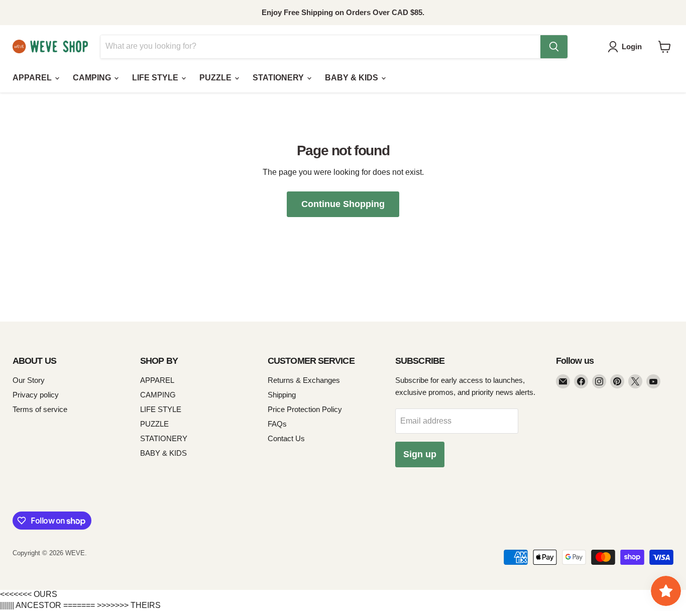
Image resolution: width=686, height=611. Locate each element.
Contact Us (286, 438)
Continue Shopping (343, 204)
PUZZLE (216, 77)
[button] (627, 47)
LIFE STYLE (156, 77)
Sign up (419, 454)
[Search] (553, 46)
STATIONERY (279, 77)
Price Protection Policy (305, 409)
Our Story (29, 380)
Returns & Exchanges (304, 380)
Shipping (282, 394)
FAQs (277, 424)
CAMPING (93, 77)
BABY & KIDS (352, 77)
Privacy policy (36, 394)
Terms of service (40, 409)
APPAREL (33, 77)
